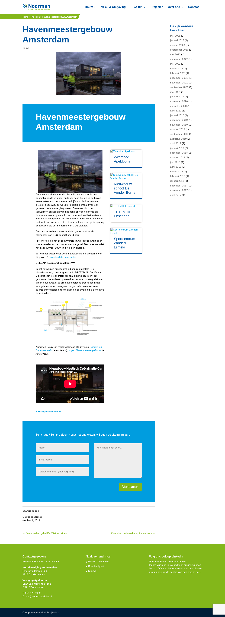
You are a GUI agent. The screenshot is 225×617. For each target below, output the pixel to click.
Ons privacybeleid (33, 612)
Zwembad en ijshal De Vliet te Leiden (44, 533)
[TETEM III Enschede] (126, 206)
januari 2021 (177, 96)
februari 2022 (177, 73)
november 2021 (179, 82)
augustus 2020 (178, 106)
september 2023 (179, 49)
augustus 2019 (178, 138)
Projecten (156, 7)
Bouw (89, 7)
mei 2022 (175, 63)
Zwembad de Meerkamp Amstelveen (133, 533)
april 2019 (175, 143)
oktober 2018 (177, 157)
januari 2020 (177, 115)
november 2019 (179, 124)
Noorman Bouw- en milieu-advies (167, 561)
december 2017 (179, 185)
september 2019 (179, 134)
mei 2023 (175, 54)
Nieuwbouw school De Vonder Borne (124, 188)
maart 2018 (176, 171)
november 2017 (179, 190)
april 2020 (175, 110)
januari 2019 (177, 148)
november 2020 (179, 101)
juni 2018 (175, 162)
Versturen (130, 487)
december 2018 (179, 152)
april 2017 (175, 195)
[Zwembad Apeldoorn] (126, 151)
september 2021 (179, 87)
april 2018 (175, 166)
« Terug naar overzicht (49, 411)
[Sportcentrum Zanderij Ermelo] (126, 231)
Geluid (138, 7)
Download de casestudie (62, 257)
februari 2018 (177, 176)
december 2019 (179, 120)
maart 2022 (176, 68)
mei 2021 (175, 92)
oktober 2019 (177, 129)
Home (25, 17)
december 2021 (179, 77)
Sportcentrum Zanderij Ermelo (124, 243)
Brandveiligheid (96, 566)
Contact (193, 7)
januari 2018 (177, 180)
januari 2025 (177, 40)
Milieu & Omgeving (113, 7)
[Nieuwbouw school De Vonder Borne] (126, 176)
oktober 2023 (177, 45)
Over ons (174, 7)
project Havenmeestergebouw (84, 350)
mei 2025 (175, 35)
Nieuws (92, 570)
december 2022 (179, 59)
